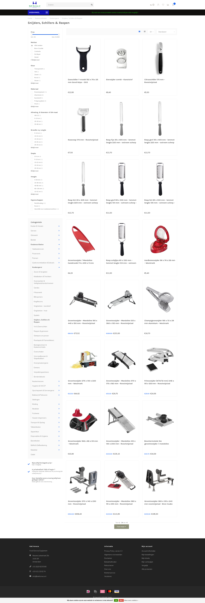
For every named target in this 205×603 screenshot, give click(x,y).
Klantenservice (109, 573)
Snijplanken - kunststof (42, 306)
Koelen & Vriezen (37, 226)
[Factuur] (95, 591)
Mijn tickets (146, 558)
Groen (37, 80)
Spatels (36, 315)
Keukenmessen (38, 381)
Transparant (39, 69)
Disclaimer (108, 558)
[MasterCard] (110, 591)
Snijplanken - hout (40, 311)
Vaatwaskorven (38, 249)
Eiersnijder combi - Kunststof (119, 79)
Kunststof (38, 98)
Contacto (37, 51)
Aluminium (39, 95)
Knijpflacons (38, 301)
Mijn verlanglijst (147, 562)
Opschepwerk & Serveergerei (43, 390)
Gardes (36, 288)
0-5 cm (37, 156)
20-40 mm (38, 183)
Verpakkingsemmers (41, 372)
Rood (37, 77)
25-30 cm (38, 121)
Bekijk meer (36, 60)
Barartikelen (35, 441)
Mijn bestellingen (148, 555)
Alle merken (38, 45)
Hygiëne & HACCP (39, 386)
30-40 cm (38, 124)
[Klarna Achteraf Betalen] (102, 591)
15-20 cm (38, 139)
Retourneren (109, 565)
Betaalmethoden (110, 562)
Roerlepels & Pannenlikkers (44, 340)
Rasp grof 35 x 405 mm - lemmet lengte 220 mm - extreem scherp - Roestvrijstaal (159, 142)
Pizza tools (36, 254)
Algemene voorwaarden (113, 555)
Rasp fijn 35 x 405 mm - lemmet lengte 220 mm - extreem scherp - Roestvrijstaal (121, 142)
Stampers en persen (41, 336)
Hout (37, 104)
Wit (36, 72)
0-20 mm (38, 180)
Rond (37, 206)
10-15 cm (38, 136)
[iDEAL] (88, 591)
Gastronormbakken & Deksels (43, 263)
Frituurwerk (38, 292)
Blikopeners (38, 297)
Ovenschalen (39, 352)
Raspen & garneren (41, 331)
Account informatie (148, 551)
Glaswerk (34, 235)
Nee (121, 600)
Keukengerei (37, 267)
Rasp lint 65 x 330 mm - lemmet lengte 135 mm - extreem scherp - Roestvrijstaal (159, 203)
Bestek (33, 240)
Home (30, 18)
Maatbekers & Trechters (42, 276)
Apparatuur (35, 432)
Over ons (107, 569)
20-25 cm (38, 142)
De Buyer (37, 54)
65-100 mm (39, 188)
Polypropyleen (40, 101)
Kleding (35, 404)
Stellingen (36, 400)
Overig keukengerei (41, 363)
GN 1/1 (37, 115)
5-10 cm (38, 118)
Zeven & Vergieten (40, 272)
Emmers (37, 368)
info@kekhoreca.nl (39, 576)
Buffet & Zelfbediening (39, 445)
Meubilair (35, 409)
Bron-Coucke (38, 48)
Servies (33, 231)
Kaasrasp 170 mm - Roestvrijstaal (83, 140)
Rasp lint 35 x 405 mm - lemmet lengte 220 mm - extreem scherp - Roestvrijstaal (83, 203)
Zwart (37, 74)
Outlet (33, 454)
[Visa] (117, 591)
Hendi (36, 57)
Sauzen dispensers (39, 418)
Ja (116, 600)
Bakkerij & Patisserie (39, 395)
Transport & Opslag (38, 422)
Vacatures (108, 576)
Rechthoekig (40, 203)
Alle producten (147, 569)
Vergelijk (145, 565)
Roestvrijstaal (40, 92)
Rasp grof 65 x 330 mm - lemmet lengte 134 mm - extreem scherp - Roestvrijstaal (121, 203)
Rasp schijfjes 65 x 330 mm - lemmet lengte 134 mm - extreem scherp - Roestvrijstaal (121, 263)
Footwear (35, 413)
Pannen (35, 258)
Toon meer (121, 527)
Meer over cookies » (131, 600)
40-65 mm (38, 185)
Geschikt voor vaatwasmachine (46, 209)
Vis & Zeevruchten (40, 326)
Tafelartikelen (36, 427)
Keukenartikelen (37, 244)
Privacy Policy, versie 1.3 (113, 551)
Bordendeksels (39, 377)
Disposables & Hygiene (39, 436)
